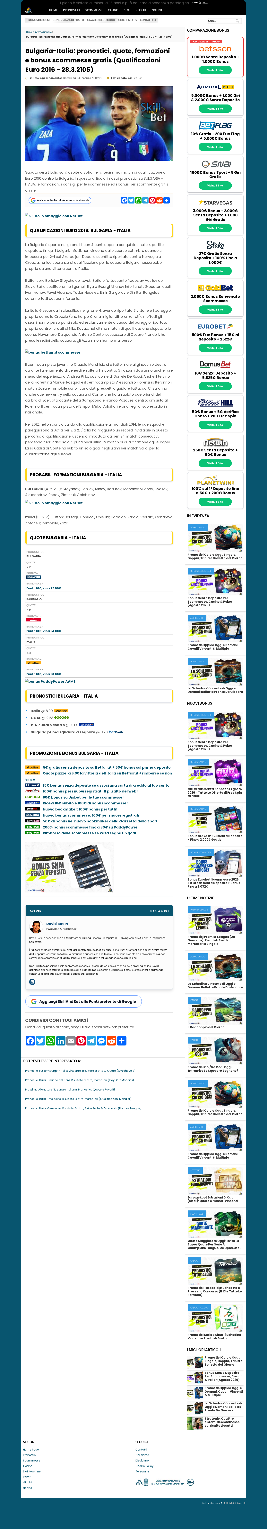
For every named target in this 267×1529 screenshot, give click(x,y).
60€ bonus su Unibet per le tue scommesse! (83, 797)
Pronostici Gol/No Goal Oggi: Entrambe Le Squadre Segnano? (213, 1069)
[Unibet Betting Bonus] (61, 717)
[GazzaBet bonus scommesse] (32, 821)
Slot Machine (32, 1471)
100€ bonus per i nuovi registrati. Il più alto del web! (90, 791)
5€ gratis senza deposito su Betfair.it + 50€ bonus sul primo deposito (107, 767)
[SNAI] (215, 168)
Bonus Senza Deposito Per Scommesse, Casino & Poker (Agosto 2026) (210, 601)
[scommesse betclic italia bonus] (32, 791)
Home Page (31, 1450)
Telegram (142, 1471)
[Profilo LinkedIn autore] (32, 982)
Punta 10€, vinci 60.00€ (43, 674)
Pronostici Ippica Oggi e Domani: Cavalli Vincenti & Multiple (213, 647)
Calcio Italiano (199, 1308)
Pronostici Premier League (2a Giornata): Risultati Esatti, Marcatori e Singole (211, 940)
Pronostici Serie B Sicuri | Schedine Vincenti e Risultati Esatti (214, 1336)
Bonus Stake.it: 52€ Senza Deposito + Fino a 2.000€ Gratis (215, 838)
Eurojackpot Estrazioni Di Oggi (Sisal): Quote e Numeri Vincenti (213, 1199)
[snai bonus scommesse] (69, 891)
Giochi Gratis (127, 20)
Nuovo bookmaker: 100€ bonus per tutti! (80, 809)
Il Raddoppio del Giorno (206, 1027)
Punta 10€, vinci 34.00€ (43, 631)
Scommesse (93, 10)
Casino (113, 10)
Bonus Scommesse (200, 571)
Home (53, 10)
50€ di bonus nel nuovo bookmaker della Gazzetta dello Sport (100, 821)
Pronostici (71, 10)
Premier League (199, 910)
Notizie (157, 10)
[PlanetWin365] (215, 484)
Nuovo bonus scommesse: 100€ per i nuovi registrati (91, 815)
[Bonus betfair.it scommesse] (53, 352)
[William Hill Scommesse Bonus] (33, 578)
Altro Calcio (197, 528)
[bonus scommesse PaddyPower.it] (50, 681)
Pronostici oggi (38, 20)
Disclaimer (142, 1460)
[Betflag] (215, 130)
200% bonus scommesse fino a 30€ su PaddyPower (90, 827)
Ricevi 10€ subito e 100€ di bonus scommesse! (85, 803)
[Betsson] (215, 53)
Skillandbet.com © (212, 1503)
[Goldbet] (215, 292)
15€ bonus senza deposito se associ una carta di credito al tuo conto (106, 785)
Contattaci (148, 20)
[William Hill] (215, 407)
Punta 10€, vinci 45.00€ (43, 588)
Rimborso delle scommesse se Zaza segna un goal (89, 833)
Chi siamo (142, 1455)
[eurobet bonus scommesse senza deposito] (86, 724)
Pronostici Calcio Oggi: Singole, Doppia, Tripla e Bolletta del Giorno (215, 556)
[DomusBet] (215, 369)
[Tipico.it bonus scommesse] (33, 620)
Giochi (141, 10)
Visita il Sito (215, 70)
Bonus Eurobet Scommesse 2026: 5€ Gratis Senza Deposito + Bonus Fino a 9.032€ (214, 883)
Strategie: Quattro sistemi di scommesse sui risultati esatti (222, 1422)
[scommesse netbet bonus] (32, 809)
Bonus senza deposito (68, 20)
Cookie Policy (144, 1466)
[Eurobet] (215, 331)
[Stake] (215, 249)
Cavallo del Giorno (101, 20)
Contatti (141, 1450)
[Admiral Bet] (215, 91)
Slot (127, 10)
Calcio (194, 1000)
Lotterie (195, 1170)
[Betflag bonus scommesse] (116, 732)
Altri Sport (196, 618)
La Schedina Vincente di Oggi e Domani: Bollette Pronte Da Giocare (215, 690)
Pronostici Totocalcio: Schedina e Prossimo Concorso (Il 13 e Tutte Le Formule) (215, 1291)
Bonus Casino (198, 762)
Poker (26, 1477)
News (32, 10)
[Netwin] (215, 446)
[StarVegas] (215, 207)
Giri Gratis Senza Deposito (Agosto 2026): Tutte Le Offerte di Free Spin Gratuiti (215, 792)
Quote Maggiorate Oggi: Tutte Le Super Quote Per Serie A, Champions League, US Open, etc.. (214, 1244)
